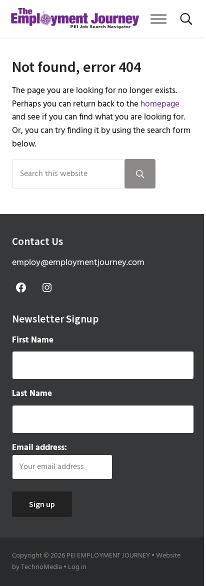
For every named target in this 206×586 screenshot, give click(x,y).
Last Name (32, 394)
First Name (33, 340)
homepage (160, 104)
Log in (77, 567)
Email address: (39, 448)
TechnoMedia (41, 567)
